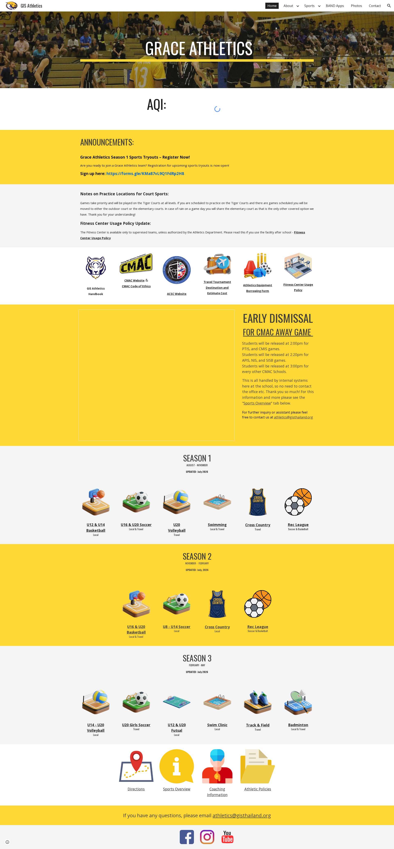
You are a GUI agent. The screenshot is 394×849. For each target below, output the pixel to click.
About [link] (288, 5)
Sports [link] (309, 5)
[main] (197, 49)
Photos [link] (356, 5)
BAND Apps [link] (335, 5)
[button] (389, 6)
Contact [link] (375, 5)
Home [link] (272, 5)
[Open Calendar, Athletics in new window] (226, 314)
